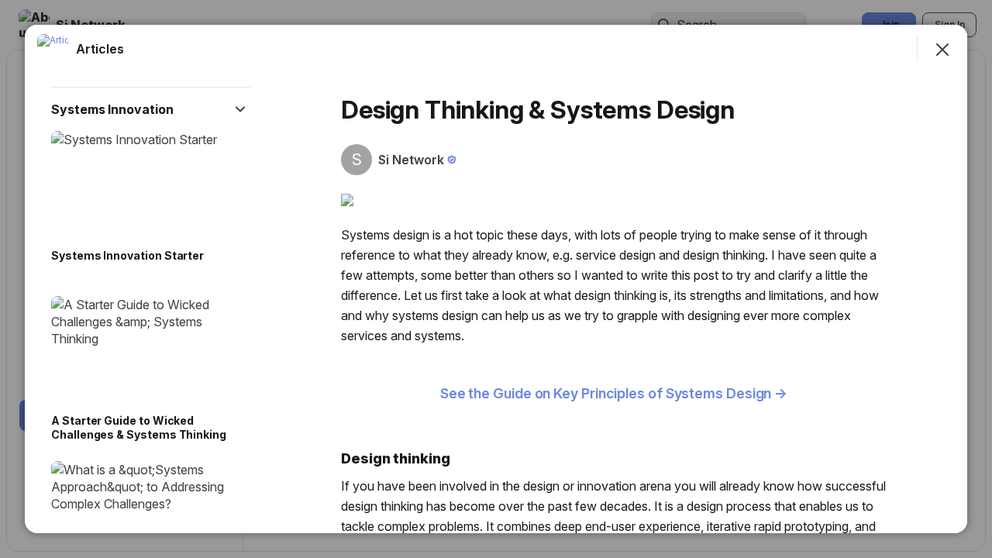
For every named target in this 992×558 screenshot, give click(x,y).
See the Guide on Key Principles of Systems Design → (613, 393)
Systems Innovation (112, 109)
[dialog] (496, 279)
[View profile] (52, 49)
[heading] (100, 48)
